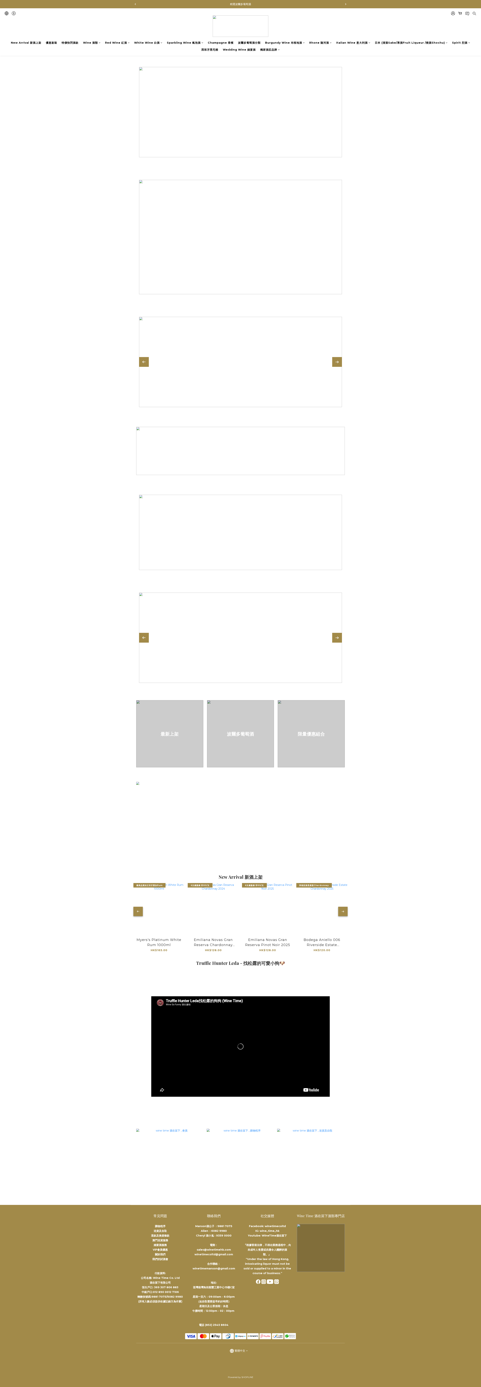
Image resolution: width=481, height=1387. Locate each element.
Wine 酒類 (90, 42)
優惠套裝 (51, 42)
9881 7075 (224, 1226)
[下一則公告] (345, 4)
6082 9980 (219, 1231)
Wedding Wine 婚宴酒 (239, 49)
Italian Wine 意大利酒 (352, 42)
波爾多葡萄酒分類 (249, 42)
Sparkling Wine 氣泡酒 (184, 42)
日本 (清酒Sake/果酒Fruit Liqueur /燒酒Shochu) (410, 42)
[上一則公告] (135, 4)
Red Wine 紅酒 (116, 42)
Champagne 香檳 (221, 42)
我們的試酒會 (160, 1259)
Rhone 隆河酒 (319, 42)
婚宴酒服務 (160, 1245)
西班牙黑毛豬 (209, 49)
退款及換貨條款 (160, 1235)
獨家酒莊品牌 (268, 49)
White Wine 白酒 (147, 42)
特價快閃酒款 (70, 42)
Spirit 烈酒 (459, 42)
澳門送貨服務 (160, 1240)
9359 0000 (223, 1235)
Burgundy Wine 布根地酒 (283, 42)
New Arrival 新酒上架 (26, 42)
